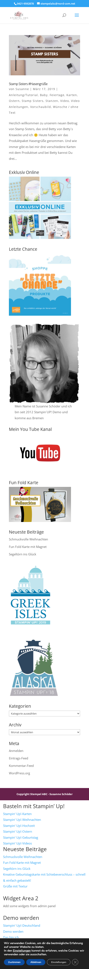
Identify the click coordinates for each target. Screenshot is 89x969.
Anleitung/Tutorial (23, 95)
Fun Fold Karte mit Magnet (28, 547)
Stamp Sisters (32, 101)
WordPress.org (19, 773)
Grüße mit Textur (15, 886)
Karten (71, 95)
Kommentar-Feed (21, 766)
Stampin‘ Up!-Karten (17, 814)
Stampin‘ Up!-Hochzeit (19, 826)
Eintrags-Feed (18, 758)
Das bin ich (11, 937)
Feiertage (57, 95)
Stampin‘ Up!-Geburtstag (20, 837)
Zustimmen (14, 962)
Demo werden (13, 931)
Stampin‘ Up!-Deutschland (21, 925)
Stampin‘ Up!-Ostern (17, 831)
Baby (44, 95)
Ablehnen (35, 962)
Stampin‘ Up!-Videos (17, 843)
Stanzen (52, 101)
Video (64, 101)
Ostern (14, 101)
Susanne (22, 89)
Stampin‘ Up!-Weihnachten (22, 819)
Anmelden (16, 751)
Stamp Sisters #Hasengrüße (28, 84)
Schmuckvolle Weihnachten (28, 539)
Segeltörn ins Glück (22, 554)
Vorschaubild (40, 107)
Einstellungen (22, 951)
